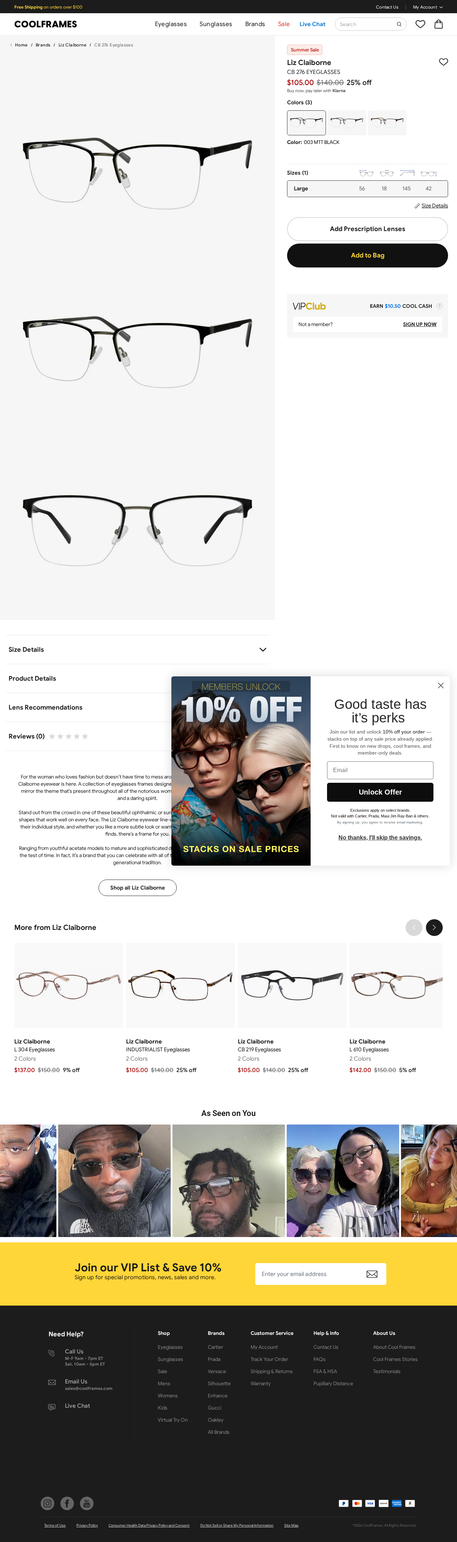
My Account (425, 7)
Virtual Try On (173, 1420)
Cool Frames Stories (395, 1359)
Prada (214, 1359)
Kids (162, 1408)
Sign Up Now (420, 324)
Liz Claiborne (72, 44)
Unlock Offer (380, 792)
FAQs (319, 1359)
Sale (284, 24)
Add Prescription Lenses (367, 229)
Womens (168, 1395)
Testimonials (387, 1371)
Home (21, 44)
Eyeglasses (171, 24)
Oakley (216, 1420)
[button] (114, 1181)
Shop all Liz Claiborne (137, 888)
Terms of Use (55, 1525)
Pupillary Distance (333, 1383)
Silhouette (219, 1383)
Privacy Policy (87, 1525)
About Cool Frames (394, 1347)
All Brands (219, 1432)
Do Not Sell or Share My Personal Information (236, 1525)
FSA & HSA (325, 1371)
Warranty (261, 1383)
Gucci (214, 1408)
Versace (217, 1371)
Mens (164, 1383)
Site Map (291, 1525)
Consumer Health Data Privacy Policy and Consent (149, 1525)
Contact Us (387, 7)
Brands (255, 24)
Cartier (215, 1347)
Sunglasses (216, 24)
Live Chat (313, 24)
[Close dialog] (441, 685)
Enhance (217, 1395)
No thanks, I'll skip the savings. (380, 838)
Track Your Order (269, 1359)
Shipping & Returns (272, 1371)
